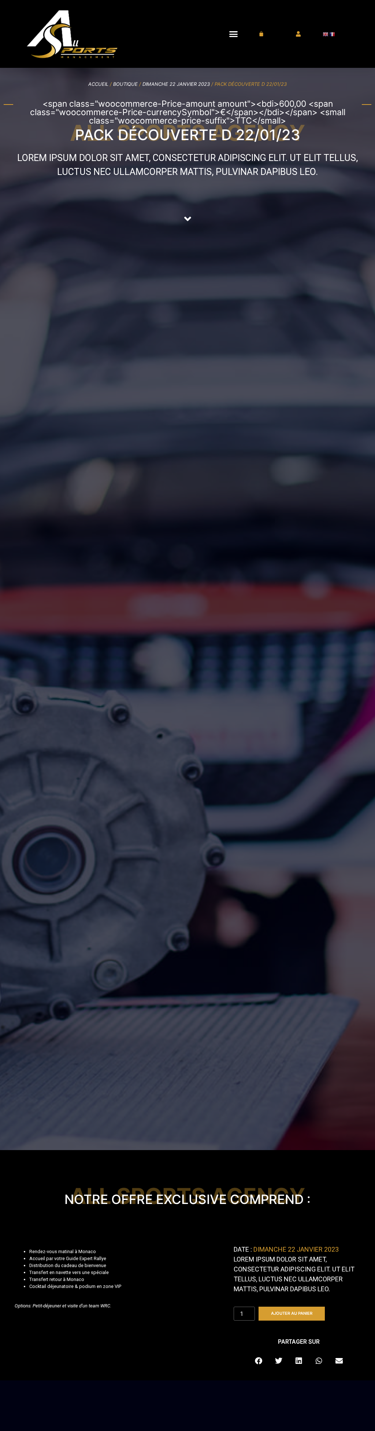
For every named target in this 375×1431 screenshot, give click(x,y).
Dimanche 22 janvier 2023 (176, 84)
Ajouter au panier (291, 1313)
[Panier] (261, 33)
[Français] (332, 33)
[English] (326, 33)
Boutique (125, 84)
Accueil (98, 84)
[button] (234, 34)
